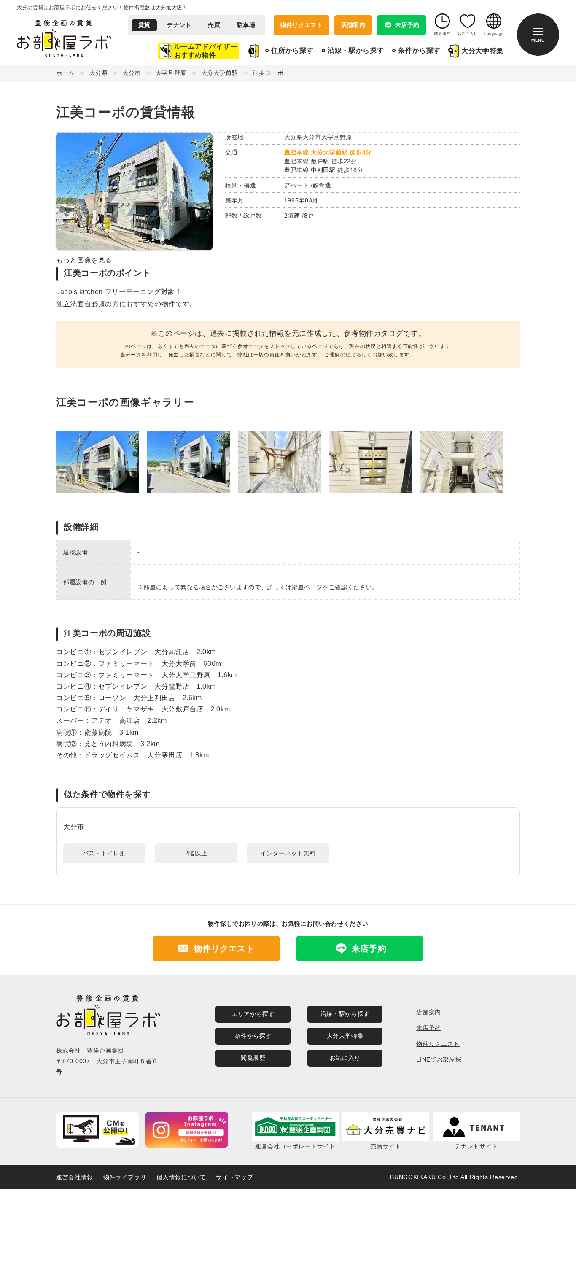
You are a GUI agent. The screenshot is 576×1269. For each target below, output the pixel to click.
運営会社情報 (74, 1177)
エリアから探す (253, 1013)
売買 (214, 25)
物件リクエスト (301, 25)
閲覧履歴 (253, 1057)
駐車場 (246, 25)
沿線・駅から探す (356, 50)
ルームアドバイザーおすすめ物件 (205, 50)
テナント (179, 25)
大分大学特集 (482, 50)
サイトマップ (234, 1177)
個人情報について (181, 1177)
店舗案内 (353, 25)
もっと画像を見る (84, 260)
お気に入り (345, 1057)
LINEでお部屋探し (441, 1059)
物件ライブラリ (124, 1177)
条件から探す (419, 50)
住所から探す (292, 50)
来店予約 (428, 1027)
